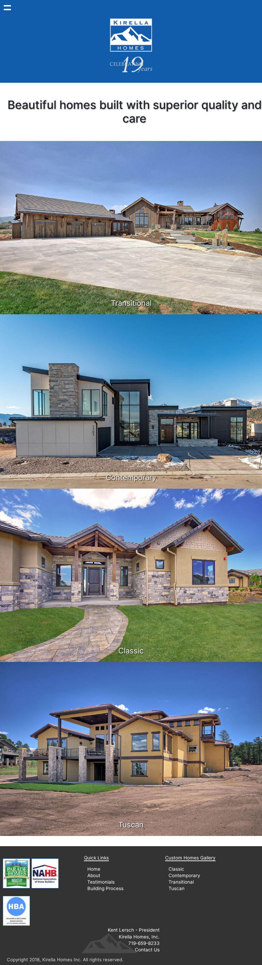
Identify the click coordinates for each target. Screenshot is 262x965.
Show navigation (7, 7)
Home (93, 869)
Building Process (105, 888)
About (93, 875)
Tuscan (177, 888)
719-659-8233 (144, 943)
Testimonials (101, 882)
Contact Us (147, 949)
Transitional (181, 882)
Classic (176, 869)
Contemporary (184, 875)
